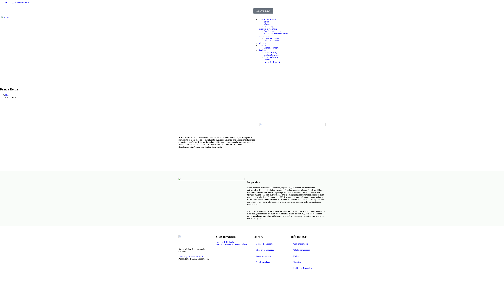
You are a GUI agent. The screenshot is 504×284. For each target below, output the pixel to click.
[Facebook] (256, 4)
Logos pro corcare (263, 256)
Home (7, 95)
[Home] (5, 17)
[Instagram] (263, 4)
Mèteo (296, 256)
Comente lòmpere (300, 244)
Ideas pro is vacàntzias (265, 250)
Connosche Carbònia (264, 244)
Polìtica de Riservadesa (303, 268)
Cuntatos (297, 262)
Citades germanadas (301, 250)
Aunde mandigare (263, 262)
